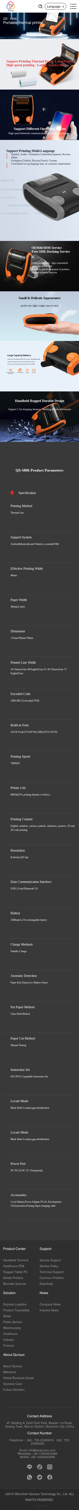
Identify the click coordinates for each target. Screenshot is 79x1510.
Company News (50, 1304)
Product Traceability (16, 1310)
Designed (40, 1505)
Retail (7, 1316)
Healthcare (10, 1334)
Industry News (49, 1310)
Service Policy (49, 1266)
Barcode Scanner (14, 1283)
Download (46, 1283)
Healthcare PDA (13, 1266)
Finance (8, 1345)
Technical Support (52, 1272)
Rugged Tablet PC (15, 1272)
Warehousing (12, 1328)
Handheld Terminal (15, 1260)
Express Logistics (14, 1304)
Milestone (9, 1372)
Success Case (12, 1384)
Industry (8, 1339)
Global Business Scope (18, 1378)
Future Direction (14, 1389)
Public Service (12, 1322)
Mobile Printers (13, 1278)
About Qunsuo (12, 1366)
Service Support (50, 1260)
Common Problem (52, 1278)
